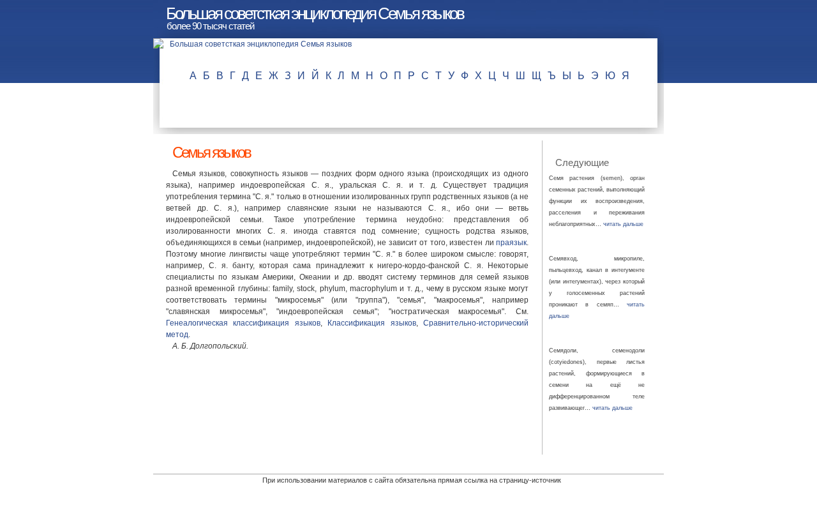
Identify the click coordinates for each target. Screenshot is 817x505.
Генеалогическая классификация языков (243, 323)
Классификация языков (371, 323)
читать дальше (623, 224)
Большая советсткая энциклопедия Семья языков (314, 13)
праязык (511, 242)
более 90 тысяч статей (210, 25)
